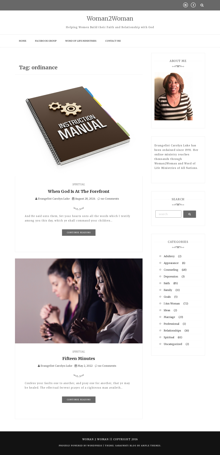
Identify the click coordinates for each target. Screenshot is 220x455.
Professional (171, 323)
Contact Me (113, 40)
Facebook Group (46, 40)
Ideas (167, 310)
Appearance (171, 263)
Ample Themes (150, 445)
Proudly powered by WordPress (81, 445)
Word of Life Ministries (80, 40)
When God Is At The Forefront (79, 191)
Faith (167, 283)
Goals (167, 296)
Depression (171, 276)
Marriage (169, 317)
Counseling (171, 269)
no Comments (109, 198)
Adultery (169, 256)
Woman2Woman (110, 18)
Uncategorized (173, 344)
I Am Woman (172, 303)
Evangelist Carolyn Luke (54, 198)
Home (22, 40)
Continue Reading (79, 232)
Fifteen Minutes (78, 358)
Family (168, 290)
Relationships (172, 330)
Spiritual (78, 184)
